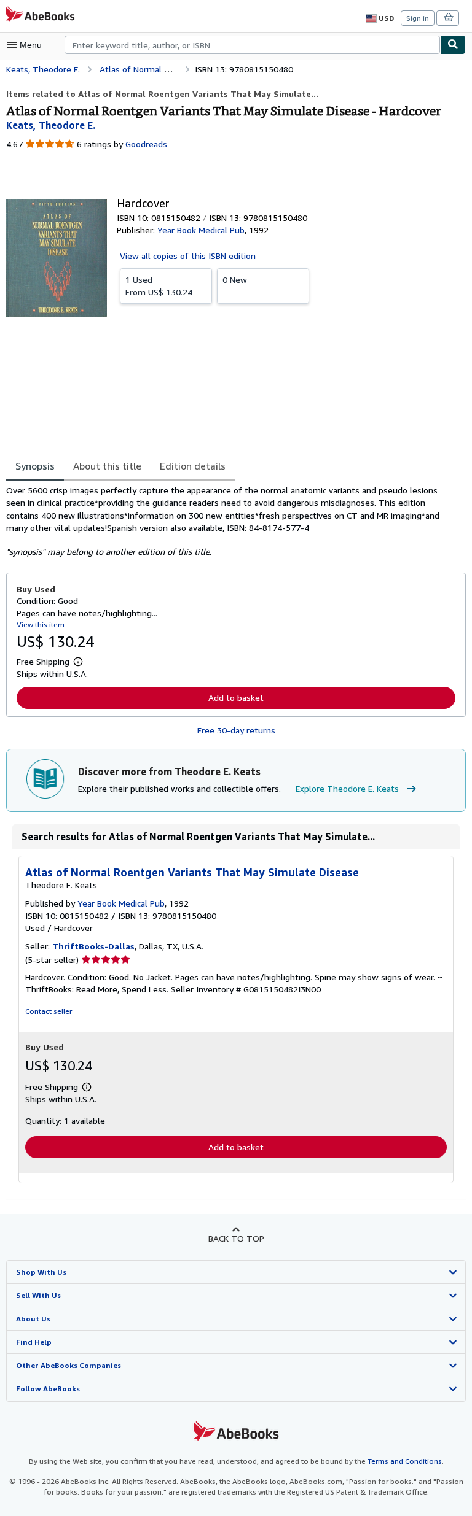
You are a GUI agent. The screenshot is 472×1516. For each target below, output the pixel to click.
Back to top (236, 1238)
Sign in (417, 18)
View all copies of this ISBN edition (188, 255)
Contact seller (48, 1011)
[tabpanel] (231, 521)
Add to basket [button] (236, 697)
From (158, 285)
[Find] (453, 45)
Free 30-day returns (236, 730)
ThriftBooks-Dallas (93, 946)
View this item (41, 624)
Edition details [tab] (193, 466)
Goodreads (146, 144)
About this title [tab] (107, 466)
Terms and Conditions (405, 1461)
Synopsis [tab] (35, 466)
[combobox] (252, 45)
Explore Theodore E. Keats (347, 788)
